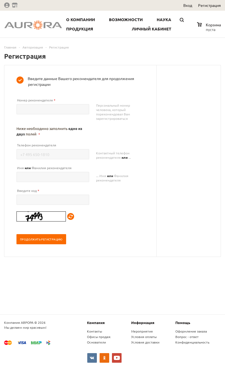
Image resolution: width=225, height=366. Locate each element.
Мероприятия (142, 331)
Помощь (182, 322)
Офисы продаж (99, 336)
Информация (142, 322)
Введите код (28, 190)
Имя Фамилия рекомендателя (44, 168)
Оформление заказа (191, 331)
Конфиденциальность (192, 342)
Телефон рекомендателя (36, 145)
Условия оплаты (144, 336)
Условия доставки (145, 342)
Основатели (96, 342)
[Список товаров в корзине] (209, 28)
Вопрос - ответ (187, 336)
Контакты (94, 331)
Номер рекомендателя (36, 100)
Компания (96, 322)
